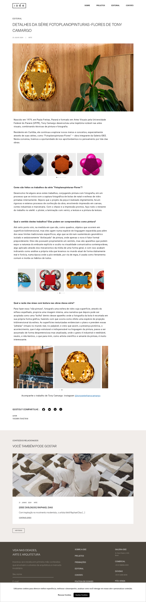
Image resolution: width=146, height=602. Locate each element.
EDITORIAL (79, 569)
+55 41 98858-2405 (122, 565)
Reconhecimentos (94, 14)
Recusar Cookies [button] (64, 595)
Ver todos (18, 530)
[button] (20, 164)
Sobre (87, 6)
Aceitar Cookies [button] (81, 595)
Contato (129, 6)
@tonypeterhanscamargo (87, 395)
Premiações (80, 562)
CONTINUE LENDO (25, 518)
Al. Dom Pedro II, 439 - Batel (122, 554)
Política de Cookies (84, 581)
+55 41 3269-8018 (121, 575)
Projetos (100, 6)
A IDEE (88, 9)
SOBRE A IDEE (80, 550)
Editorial (115, 6)
